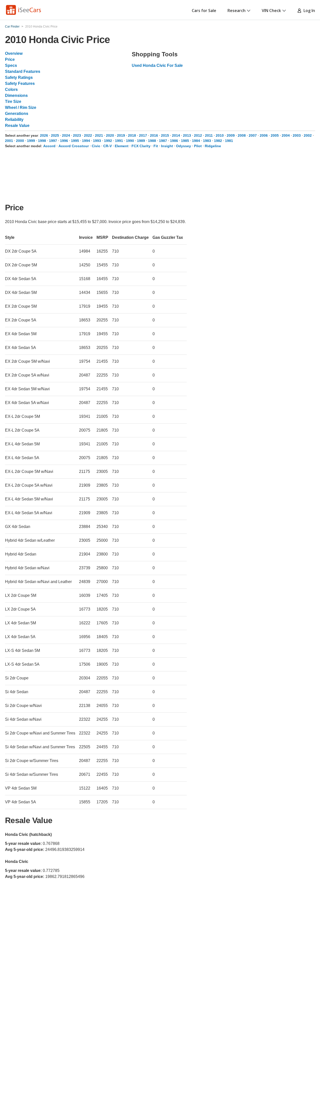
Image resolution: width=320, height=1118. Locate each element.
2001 (9, 141)
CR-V (107, 146)
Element (121, 146)
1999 (31, 141)
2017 (143, 135)
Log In (308, 10)
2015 (165, 135)
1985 (185, 141)
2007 (253, 135)
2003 (297, 135)
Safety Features (20, 83)
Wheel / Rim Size (20, 107)
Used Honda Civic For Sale (157, 65)
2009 (231, 135)
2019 (121, 135)
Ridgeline (213, 146)
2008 (242, 135)
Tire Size (13, 101)
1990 (130, 141)
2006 (264, 135)
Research (237, 10)
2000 (20, 141)
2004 (286, 135)
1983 (207, 141)
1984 (196, 141)
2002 (308, 135)
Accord (49, 146)
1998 (42, 141)
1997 (53, 141)
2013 (187, 135)
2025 (55, 135)
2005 (275, 135)
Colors (11, 89)
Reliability (14, 119)
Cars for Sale (204, 10)
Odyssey (183, 146)
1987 (163, 141)
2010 (220, 135)
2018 (132, 135)
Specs (11, 65)
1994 (86, 141)
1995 (75, 141)
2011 (209, 135)
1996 (64, 141)
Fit (156, 146)
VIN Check (271, 10)
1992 (108, 141)
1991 (119, 141)
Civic (96, 146)
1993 (97, 141)
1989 (141, 141)
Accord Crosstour (73, 146)
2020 (110, 135)
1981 (229, 141)
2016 (154, 135)
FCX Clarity (141, 146)
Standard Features (22, 71)
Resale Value (17, 125)
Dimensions (16, 95)
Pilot (198, 146)
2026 (44, 135)
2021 (99, 135)
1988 (152, 141)
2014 (176, 135)
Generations (16, 113)
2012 (198, 135)
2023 (77, 135)
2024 (66, 135)
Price (10, 59)
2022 (88, 135)
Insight (167, 146)
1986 (174, 141)
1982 (218, 141)
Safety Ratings (19, 77)
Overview (13, 53)
